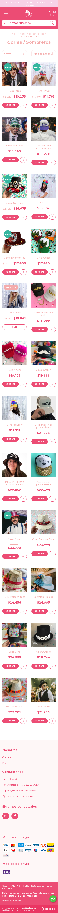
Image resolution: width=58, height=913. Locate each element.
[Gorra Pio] (52, 217)
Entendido (49, 909)
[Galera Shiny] (23, 556)
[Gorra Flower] (52, 105)
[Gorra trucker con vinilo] (52, 329)
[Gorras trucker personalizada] (52, 162)
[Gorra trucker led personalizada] (52, 441)
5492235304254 (15, 779)
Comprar (10, 160)
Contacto (7, 757)
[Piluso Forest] (23, 105)
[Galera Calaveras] (23, 217)
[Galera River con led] (23, 272)
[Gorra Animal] (52, 272)
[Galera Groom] (52, 666)
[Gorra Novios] (23, 384)
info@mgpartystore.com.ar (21, 790)
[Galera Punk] (52, 721)
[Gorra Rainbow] (23, 439)
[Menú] (5, 13)
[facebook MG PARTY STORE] (14, 816)
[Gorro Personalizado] (23, 611)
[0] (51, 14)
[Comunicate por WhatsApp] (52, 898)
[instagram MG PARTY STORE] (5, 816)
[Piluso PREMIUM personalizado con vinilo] (23, 499)
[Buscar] (51, 23)
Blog (4, 763)
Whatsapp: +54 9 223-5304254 (23, 784)
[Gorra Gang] (23, 666)
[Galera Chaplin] (52, 384)
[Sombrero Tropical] (52, 611)
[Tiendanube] (12, 901)
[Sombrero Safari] (23, 721)
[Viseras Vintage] (23, 160)
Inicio (14, 33)
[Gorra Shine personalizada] (52, 499)
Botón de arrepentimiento (23, 896)
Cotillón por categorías (32, 33)
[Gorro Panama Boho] (52, 553)
